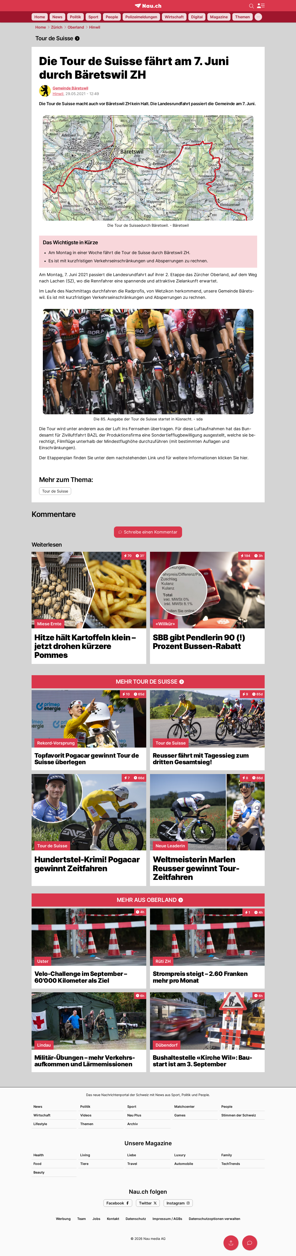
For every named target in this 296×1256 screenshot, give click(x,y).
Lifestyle (40, 1124)
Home (40, 27)
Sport (131, 1106)
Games (180, 1115)
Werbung (63, 1219)
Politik (85, 1106)
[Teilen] (230, 1242)
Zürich (56, 27)
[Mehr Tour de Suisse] (148, 681)
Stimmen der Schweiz (238, 1115)
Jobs (96, 1219)
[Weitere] (258, 17)
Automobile (183, 1164)
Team (81, 1219)
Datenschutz (136, 1219)
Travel (132, 1164)
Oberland (76, 27)
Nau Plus (134, 1115)
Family (226, 1155)
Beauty (38, 1172)
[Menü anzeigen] (261, 5)
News (37, 1106)
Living (85, 1155)
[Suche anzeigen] (251, 5)
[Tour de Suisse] (148, 38)
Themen (86, 1124)
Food (37, 1164)
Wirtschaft (41, 1115)
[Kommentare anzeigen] (249, 1242)
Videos (85, 1115)
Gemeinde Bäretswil (70, 88)
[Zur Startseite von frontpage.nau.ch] (148, 6)
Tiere (84, 1164)
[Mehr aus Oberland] (148, 900)
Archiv (132, 1124)
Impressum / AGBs (167, 1219)
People (226, 1106)
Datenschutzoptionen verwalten (214, 1219)
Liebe (131, 1155)
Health (38, 1155)
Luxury (180, 1155)
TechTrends (230, 1164)
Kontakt (113, 1219)
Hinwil (94, 27)
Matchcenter (184, 1106)
